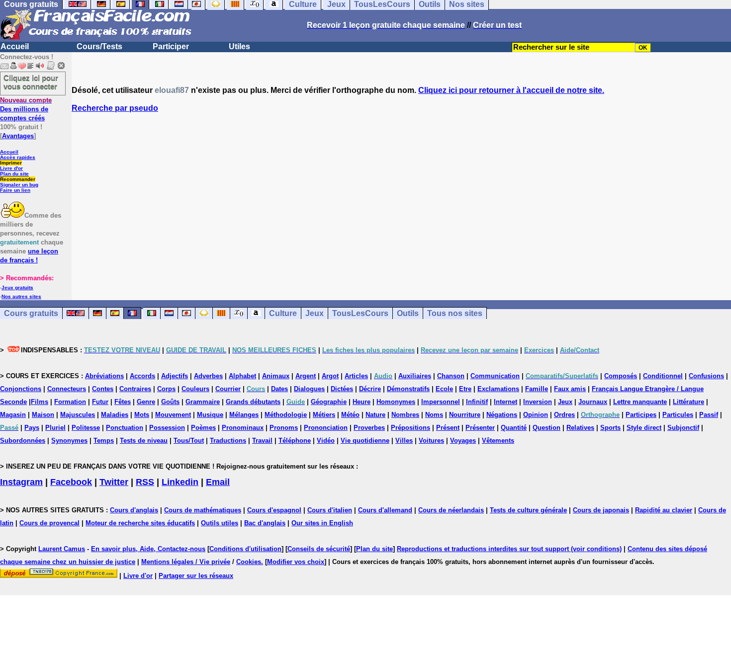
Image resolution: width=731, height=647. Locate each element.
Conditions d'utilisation (245, 549)
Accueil (14, 46)
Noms (434, 414)
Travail (262, 440)
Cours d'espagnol (274, 510)
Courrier (228, 389)
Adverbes (208, 376)
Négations (501, 414)
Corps (166, 389)
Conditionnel (663, 376)
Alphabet (242, 376)
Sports (610, 427)
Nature (375, 414)
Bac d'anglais (264, 523)
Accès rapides (17, 157)
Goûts (170, 401)
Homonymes (395, 401)
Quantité (514, 427)
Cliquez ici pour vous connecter (30, 82)
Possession (167, 427)
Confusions (706, 376)
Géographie (329, 401)
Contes (102, 389)
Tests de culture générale (528, 510)
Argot (330, 376)
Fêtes (122, 401)
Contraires (135, 389)
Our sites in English (322, 523)
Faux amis (570, 389)
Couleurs (195, 389)
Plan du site (14, 173)
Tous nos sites (454, 313)
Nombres (405, 414)
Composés (620, 376)
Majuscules (77, 414)
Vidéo (326, 440)
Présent (447, 427)
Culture (283, 313)
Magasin (13, 414)
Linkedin (180, 482)
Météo (350, 414)
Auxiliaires (414, 376)
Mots (141, 414)
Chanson (450, 376)
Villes (404, 440)
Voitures (431, 440)
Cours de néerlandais (451, 510)
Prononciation (326, 427)
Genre (146, 401)
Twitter (113, 482)
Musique (210, 414)
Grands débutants (253, 401)
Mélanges (244, 414)
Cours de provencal (49, 523)
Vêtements (498, 440)
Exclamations (498, 389)
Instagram (21, 482)
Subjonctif (683, 427)
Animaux (275, 376)
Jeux (314, 313)
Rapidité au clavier (663, 510)
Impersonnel (440, 401)
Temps (103, 440)
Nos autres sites (21, 296)
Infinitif (477, 401)
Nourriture (464, 414)
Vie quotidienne (365, 440)
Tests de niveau (144, 440)
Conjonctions (20, 389)
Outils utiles (219, 523)
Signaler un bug (19, 184)
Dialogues (309, 389)
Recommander (17, 179)
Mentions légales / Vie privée (185, 562)
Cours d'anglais (134, 510)
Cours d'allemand (385, 510)
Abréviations (104, 376)
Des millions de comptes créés (26, 109)
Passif (708, 414)
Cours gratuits (31, 313)
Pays (31, 427)
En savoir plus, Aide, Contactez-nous (148, 549)
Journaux (592, 401)
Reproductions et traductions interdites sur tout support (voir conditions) (509, 549)
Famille (536, 389)
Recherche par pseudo (115, 108)
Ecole (444, 389)
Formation (70, 401)
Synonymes (69, 440)
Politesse (86, 427)
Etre (465, 389)
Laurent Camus (61, 549)
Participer (171, 46)
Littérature (688, 401)
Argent (305, 376)
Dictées (342, 389)
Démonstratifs (408, 389)
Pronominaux (243, 427)
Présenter (480, 427)
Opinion (535, 414)
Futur (100, 401)
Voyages (463, 440)
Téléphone (294, 440)
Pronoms (284, 427)
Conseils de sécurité (318, 549)
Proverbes (369, 427)
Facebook (71, 482)
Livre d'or (11, 168)
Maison (43, 414)
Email (218, 482)
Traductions (228, 440)
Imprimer (11, 162)
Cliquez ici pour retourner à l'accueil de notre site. (511, 90)
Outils (408, 313)
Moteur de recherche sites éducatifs (140, 523)
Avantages (18, 136)
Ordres (564, 414)
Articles (356, 376)
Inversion (537, 401)
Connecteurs (66, 389)
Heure (361, 401)
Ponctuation (124, 427)
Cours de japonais (601, 510)
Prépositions (410, 427)
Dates (279, 389)
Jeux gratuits (17, 287)
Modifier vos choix (295, 562)
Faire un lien (15, 190)
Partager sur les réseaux (196, 575)
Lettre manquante (640, 401)
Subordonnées (22, 440)
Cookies (248, 562)
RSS (145, 482)
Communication (495, 376)
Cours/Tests (99, 46)
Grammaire (202, 401)
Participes (641, 414)
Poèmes (203, 427)
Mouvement (173, 414)
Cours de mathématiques (202, 510)
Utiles (239, 46)
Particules (677, 414)
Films (39, 401)
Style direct (644, 427)
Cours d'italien (329, 510)
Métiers (324, 414)
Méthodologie (286, 414)
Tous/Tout (189, 440)
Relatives (580, 427)
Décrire (370, 389)
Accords (142, 376)
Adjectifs (174, 376)
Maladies (114, 414)
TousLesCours (360, 313)
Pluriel (55, 427)
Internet (505, 401)
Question (546, 427)
